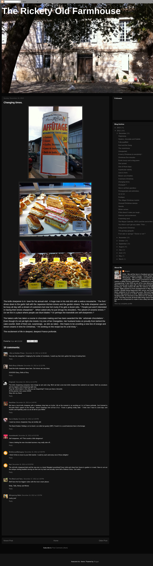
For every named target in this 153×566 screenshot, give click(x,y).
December (123, 133)
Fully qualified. (123, 142)
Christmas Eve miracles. (127, 157)
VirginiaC (12, 382)
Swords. (121, 206)
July (120, 250)
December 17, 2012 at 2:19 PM (34, 479)
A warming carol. (124, 218)
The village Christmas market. (129, 200)
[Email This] (28, 341)
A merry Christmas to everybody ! (130, 154)
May (120, 256)
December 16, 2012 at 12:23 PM (26, 382)
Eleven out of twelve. (125, 176)
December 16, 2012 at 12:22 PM (34, 365)
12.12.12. (121, 194)
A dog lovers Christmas (126, 228)
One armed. (122, 163)
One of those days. (125, 166)
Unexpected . (123, 151)
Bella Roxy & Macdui (16, 365)
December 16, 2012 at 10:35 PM (22, 464)
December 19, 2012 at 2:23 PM (32, 495)
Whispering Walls (15, 495)
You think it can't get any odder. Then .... (132, 224)
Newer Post (8, 541)
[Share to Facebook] (34, 341)
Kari (10, 464)
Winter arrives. (123, 209)
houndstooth (13, 435)
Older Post (103, 541)
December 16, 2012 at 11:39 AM (36, 353)
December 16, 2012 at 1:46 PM (26, 402)
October (122, 241)
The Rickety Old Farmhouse (61, 11)
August (121, 247)
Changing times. (124, 182)
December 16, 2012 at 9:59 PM (35, 452)
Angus (127, 271)
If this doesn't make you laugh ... (129, 212)
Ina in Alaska (13, 419)
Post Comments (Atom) (60, 548)
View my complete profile (123, 303)
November (123, 237)
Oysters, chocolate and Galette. (129, 139)
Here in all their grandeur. (127, 188)
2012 (119, 131)
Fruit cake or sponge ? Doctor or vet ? (131, 234)
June (121, 253)
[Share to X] (32, 341)
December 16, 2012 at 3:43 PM (29, 419)
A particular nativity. (125, 169)
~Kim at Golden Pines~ (17, 353)
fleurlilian (12, 402)
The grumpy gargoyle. (126, 231)
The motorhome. (124, 148)
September (123, 244)
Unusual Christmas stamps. (128, 203)
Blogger (96, 561)
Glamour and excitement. (127, 215)
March (121, 259)
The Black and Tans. (16, 479)
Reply (11, 359)
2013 (119, 128)
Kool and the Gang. (125, 145)
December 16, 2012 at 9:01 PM (28, 435)
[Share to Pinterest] (36, 341)
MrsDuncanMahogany (16, 452)
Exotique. (121, 197)
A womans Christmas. (126, 179)
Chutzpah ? (122, 185)
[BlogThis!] (30, 341)
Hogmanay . (122, 136)
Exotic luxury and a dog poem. (129, 160)
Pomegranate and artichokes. (128, 191)
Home (56, 541)
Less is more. (123, 173)
